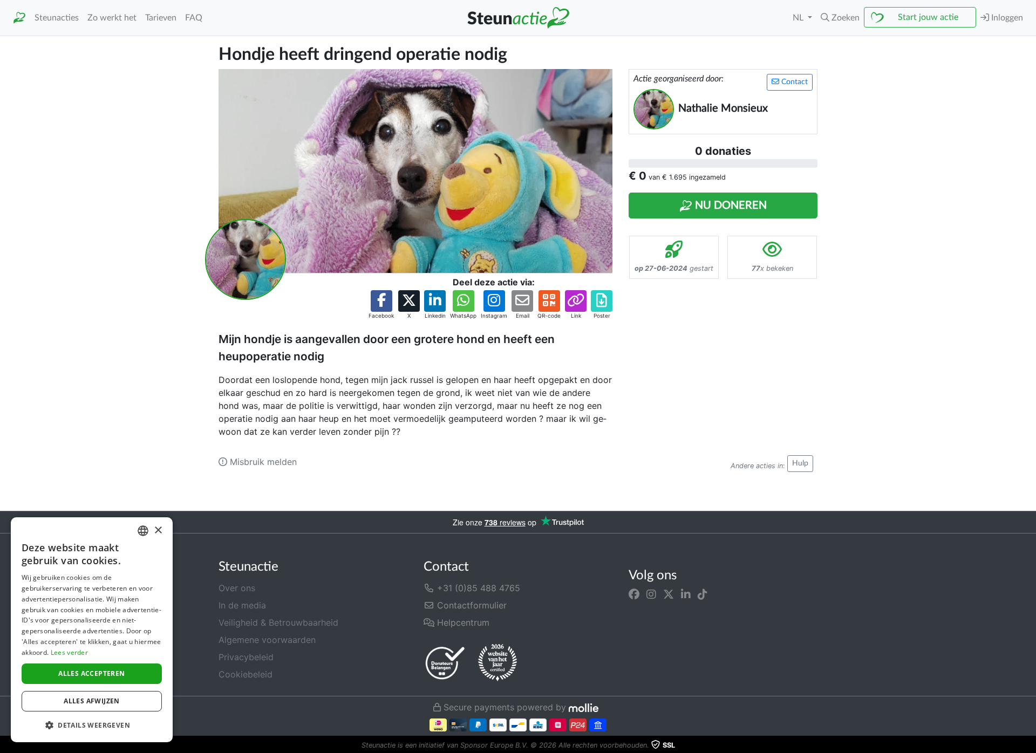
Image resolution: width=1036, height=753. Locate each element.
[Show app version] (1028, 745)
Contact (793, 82)
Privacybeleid (246, 657)
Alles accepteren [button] (91, 673)
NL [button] (799, 17)
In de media (242, 605)
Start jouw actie (928, 17)
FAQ (193, 17)
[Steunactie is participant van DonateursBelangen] (445, 663)
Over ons (237, 588)
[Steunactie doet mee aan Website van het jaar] (497, 663)
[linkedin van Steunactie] (686, 594)
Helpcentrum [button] (461, 622)
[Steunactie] (19, 18)
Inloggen (1006, 17)
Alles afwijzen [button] (92, 701)
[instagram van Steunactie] (651, 594)
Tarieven (160, 17)
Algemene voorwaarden (267, 639)
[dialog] (92, 629)
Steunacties (57, 17)
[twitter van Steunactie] (668, 594)
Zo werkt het (112, 17)
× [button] (158, 530)
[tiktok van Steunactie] (702, 594)
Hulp (800, 463)
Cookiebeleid (245, 674)
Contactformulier (470, 605)
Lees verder (69, 652)
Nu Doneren (729, 205)
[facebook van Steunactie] (634, 594)
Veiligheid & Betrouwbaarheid (278, 622)
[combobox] (143, 530)
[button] (840, 18)
